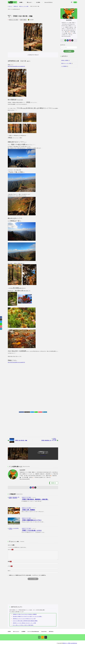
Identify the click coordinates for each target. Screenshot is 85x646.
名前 (9, 561)
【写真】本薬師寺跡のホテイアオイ (32, 520)
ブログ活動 (38, 2)
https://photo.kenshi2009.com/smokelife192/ (16, 66)
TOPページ (10, 6)
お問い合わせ (51, 631)
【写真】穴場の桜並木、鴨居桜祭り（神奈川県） (35, 499)
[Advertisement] (33, 374)
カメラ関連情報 (64, 66)
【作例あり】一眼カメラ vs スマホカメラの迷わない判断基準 (25, 614)
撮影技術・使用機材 (65, 60)
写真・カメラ (29, 2)
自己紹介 (9, 631)
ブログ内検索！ (68, 51)
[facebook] (31, 487)
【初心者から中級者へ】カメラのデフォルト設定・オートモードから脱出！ (27, 616)
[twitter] (35, 487)
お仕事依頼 (23, 631)
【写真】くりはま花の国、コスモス (32, 530)
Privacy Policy (44, 631)
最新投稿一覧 (16, 6)
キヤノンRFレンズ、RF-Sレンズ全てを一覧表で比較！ (23, 625)
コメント (10, 549)
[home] (65, 40)
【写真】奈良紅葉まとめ (46, 440)
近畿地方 (25, 19)
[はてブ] (1, 322)
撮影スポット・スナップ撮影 (23, 6)
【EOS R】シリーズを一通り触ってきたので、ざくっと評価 (24, 623)
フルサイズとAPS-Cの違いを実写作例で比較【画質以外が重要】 (25, 620)
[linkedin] (1, 329)
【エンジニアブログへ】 (48, 2)
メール (9, 566)
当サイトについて (16, 631)
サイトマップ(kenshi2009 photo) (33, 631)
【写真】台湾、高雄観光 (28, 509)
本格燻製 (20, 2)
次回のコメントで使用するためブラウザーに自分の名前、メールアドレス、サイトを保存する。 (27, 575)
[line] (1, 324)
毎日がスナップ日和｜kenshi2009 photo (70, 643)
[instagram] (33, 487)
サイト (9, 570)
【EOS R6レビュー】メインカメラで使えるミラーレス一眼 (24, 618)
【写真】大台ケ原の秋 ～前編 (21, 440)
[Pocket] (1, 326)
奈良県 (21, 19)
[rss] (42, 637)
